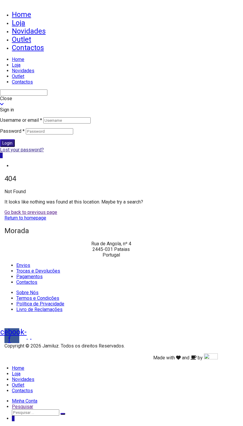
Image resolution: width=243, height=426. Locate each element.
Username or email (21, 120)
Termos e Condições (37, 298)
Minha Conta (24, 401)
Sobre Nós (27, 292)
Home (21, 14)
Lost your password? (22, 150)
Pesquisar (22, 406)
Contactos (28, 48)
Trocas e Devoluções (38, 271)
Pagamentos (29, 276)
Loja (18, 23)
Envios (23, 265)
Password (12, 131)
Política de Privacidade (40, 304)
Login (7, 143)
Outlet (21, 39)
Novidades (29, 31)
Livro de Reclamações (39, 309)
